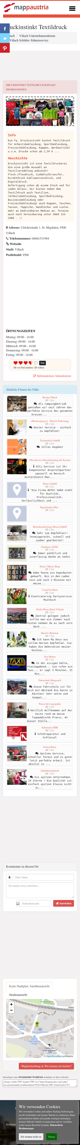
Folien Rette (49, 747)
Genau (51, 1136)
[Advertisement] (40, 66)
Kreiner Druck (50, 397)
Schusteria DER (50, 727)
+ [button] (11, 1004)
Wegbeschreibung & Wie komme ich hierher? (46, 1066)
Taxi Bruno (50, 656)
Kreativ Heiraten (49, 633)
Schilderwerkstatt (50, 770)
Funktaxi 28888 (49, 547)
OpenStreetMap (53, 1056)
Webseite (15, 243)
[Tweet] (5, 38)
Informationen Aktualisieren (53, 376)
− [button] (11, 1010)
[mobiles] (72, 8)
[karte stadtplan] (26, 7)
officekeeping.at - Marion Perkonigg (50, 421)
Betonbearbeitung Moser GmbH (50, 526)
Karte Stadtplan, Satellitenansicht (29, 986)
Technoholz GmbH (50, 440)
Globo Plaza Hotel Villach (50, 609)
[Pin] (5, 48)
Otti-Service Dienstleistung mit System (50, 460)
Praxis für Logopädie (50, 704)
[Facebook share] (5, 28)
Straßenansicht (18, 995)
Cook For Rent (50, 590)
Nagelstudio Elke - (50, 507)
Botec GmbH (50, 483)
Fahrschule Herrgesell (49, 680)
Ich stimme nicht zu (31, 1136)
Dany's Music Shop (50, 566)
